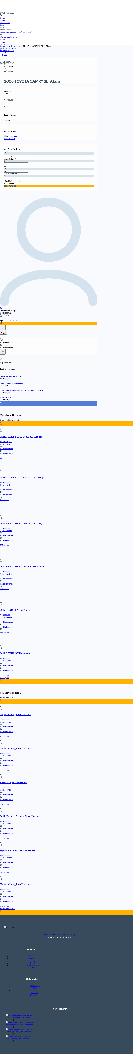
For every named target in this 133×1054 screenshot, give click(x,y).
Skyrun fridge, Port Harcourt (12, 383)
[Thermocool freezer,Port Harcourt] (21, 1022)
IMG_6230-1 (9, 139)
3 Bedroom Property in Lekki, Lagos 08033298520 (21, 390)
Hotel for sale (5, 397)
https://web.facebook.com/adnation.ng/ (16, 32)
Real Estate (34, 995)
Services (34, 992)
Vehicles (34, 990)
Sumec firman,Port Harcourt (17, 1039)
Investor (3, 308)
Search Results (13, 46)
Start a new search (7, 698)
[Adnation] (5, 37)
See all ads (4, 315)
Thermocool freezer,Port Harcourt (20, 1025)
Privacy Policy (33, 965)
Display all (4, 678)
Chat (3, 328)
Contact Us (5, 22)
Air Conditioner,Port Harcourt (18, 1018)
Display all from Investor (10, 420)
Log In (5, 52)
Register (3, 54)
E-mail (3, 333)
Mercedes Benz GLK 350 (10, 376)
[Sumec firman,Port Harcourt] (18, 1036)
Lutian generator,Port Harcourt (18, 1032)
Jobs (35, 988)
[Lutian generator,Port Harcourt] (19, 1029)
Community (35, 985)
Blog (2, 27)
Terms (32, 968)
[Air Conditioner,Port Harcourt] (19, 1015)
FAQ (2, 25)
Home (3, 18)
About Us (4, 20)
